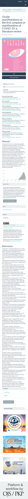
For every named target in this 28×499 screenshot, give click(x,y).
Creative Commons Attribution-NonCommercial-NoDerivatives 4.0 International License (14, 226)
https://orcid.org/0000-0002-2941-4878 (11, 99)
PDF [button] (14, 73)
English (5, 395)
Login (25, 1)
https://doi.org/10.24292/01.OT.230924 (14, 86)
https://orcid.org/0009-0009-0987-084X (11, 104)
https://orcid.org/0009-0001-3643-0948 (11, 123)
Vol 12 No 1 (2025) (17, 9)
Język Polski (7, 392)
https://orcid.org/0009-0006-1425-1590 (11, 116)
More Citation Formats (9, 201)
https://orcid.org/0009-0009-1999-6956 (11, 129)
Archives (9, 9)
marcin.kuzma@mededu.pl (15, 241)
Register (20, 1)
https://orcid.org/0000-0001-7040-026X (11, 137)
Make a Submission (8, 402)
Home (4, 9)
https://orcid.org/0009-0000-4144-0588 (11, 110)
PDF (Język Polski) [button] (14, 77)
